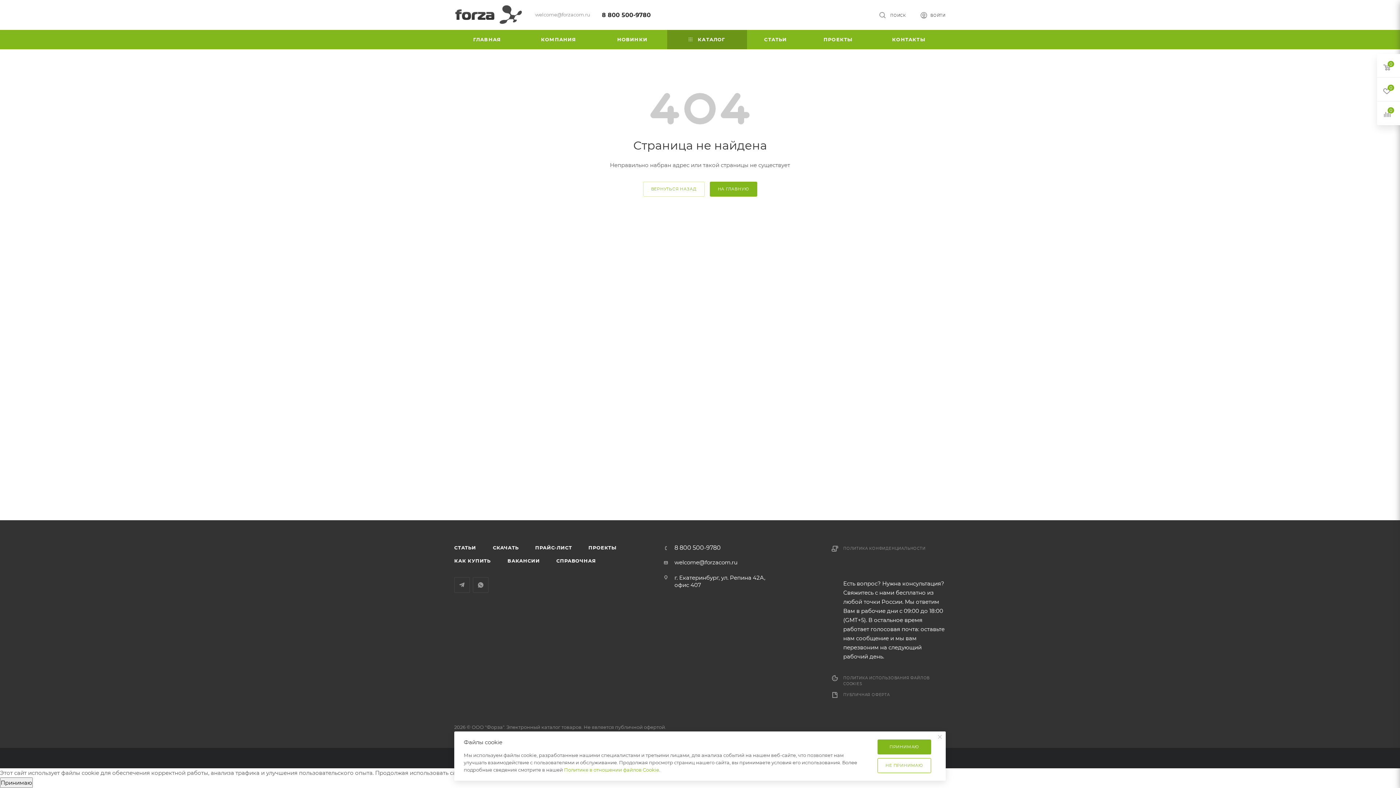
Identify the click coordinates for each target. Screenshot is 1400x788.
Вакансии (524, 561)
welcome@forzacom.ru (706, 562)
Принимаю (16, 782)
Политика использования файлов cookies (886, 681)
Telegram (462, 585)
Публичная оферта (866, 694)
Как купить (472, 561)
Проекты (602, 548)
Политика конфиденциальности (884, 548)
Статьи (465, 548)
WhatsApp (481, 585)
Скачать (506, 548)
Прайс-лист (553, 548)
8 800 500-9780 (626, 15)
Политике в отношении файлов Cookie (611, 770)
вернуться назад (674, 189)
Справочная (576, 561)
